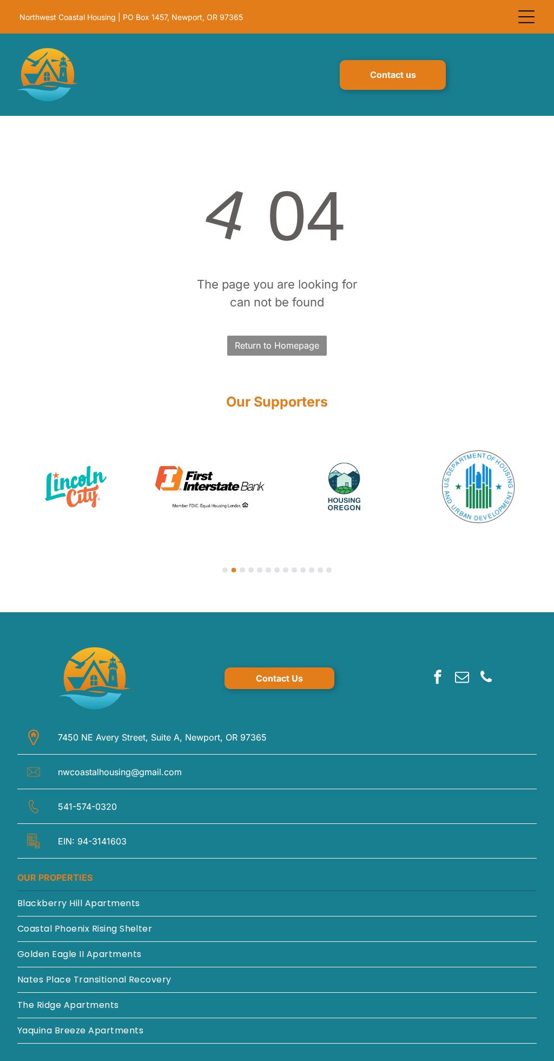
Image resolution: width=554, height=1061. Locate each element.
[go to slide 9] (294, 570)
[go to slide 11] (311, 570)
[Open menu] (526, 17)
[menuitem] (277, 903)
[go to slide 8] (285, 570)
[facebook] (438, 678)
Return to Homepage (277, 345)
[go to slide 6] (268, 570)
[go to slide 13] (329, 570)
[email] (462, 678)
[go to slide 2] (234, 570)
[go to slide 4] (251, 570)
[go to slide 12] (320, 570)
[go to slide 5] (260, 570)
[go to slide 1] (225, 570)
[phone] (486, 678)
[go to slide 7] (277, 570)
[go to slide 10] (303, 570)
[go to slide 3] (242, 570)
